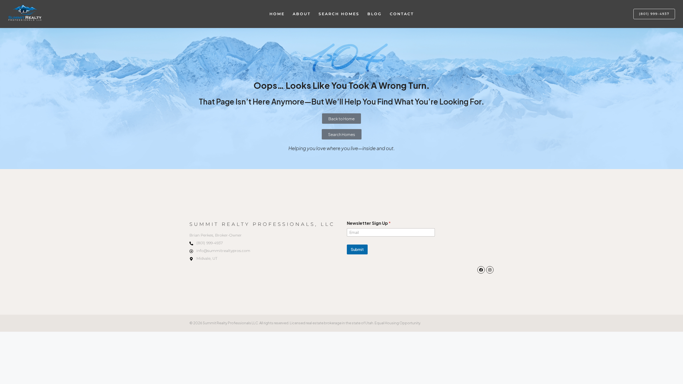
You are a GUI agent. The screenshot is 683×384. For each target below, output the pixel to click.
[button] (654, 14)
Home (277, 13)
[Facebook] (481, 270)
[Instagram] (490, 270)
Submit (357, 249)
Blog (374, 13)
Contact (402, 13)
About (302, 13)
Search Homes (339, 13)
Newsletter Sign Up (369, 223)
